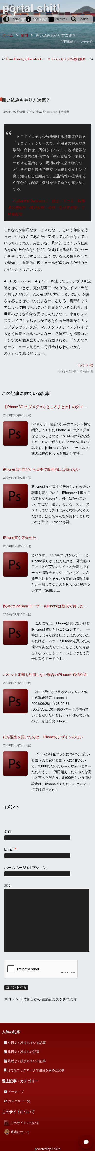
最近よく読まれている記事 (27, 1061)
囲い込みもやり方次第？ (26, 100)
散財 (66, 111)
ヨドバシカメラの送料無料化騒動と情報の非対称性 (68, 59)
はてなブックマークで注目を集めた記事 (35, 1070)
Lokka (56, 1149)
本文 (7, 885)
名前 (7, 831)
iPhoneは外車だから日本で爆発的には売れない (41, 469)
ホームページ (15, 867)
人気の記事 (11, 1032)
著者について (20, 1132)
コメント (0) (85, 365)
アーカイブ (16, 1092)
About (36, 19)
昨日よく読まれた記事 (23, 1052)
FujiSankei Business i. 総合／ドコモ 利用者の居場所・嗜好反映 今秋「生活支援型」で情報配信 (46, 207)
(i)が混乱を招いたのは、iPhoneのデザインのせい (43, 737)
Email (10, 849)
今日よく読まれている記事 (27, 1043)
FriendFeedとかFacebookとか (27, 59)
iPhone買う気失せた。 (21, 538)
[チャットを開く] (86, 1142)
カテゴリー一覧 (19, 1101)
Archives (61, 19)
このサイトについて (25, 1123)
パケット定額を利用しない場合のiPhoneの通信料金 (45, 675)
